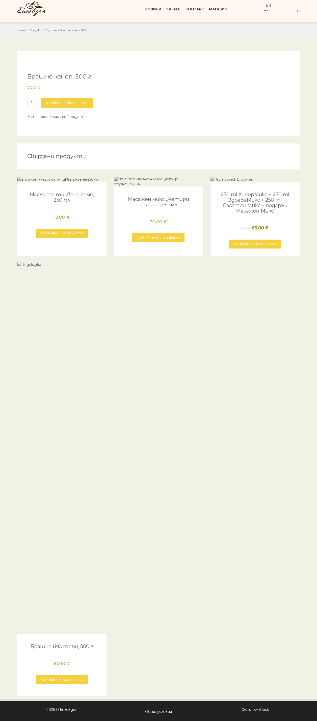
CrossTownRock (255, 709)
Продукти (36, 30)
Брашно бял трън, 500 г (61, 646)
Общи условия (158, 711)
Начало (22, 30)
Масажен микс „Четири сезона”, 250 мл (158, 202)
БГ (265, 12)
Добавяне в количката (67, 103)
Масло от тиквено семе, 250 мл (61, 197)
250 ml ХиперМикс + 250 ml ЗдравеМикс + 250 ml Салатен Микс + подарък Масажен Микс (255, 203)
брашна (52, 30)
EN (268, 5)
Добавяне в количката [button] (61, 233)
